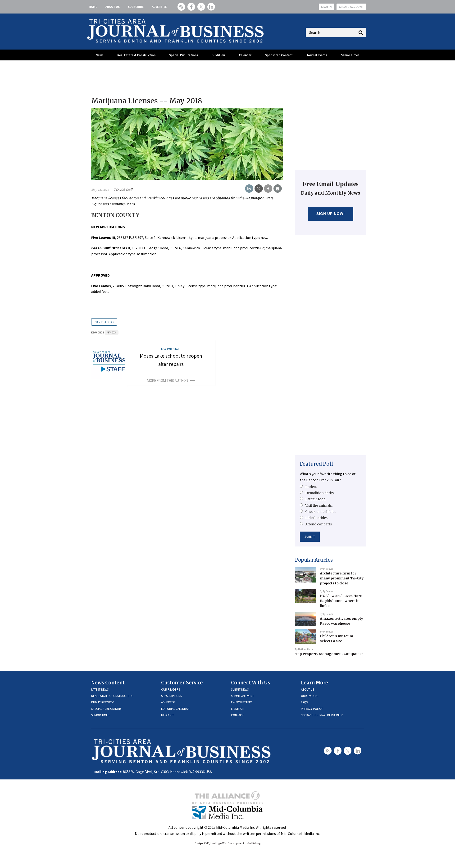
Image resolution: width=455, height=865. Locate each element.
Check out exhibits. (320, 512)
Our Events (309, 696)
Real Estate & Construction (136, 55)
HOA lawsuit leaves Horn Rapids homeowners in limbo (341, 601)
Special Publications (183, 55)
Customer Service (182, 682)
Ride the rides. (316, 518)
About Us (112, 7)
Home (93, 7)
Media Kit (167, 715)
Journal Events (316, 55)
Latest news (100, 689)
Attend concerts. (318, 524)
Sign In (326, 7)
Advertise (159, 7)
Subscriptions (171, 696)
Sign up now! (330, 214)
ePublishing (253, 843)
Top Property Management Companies (329, 654)
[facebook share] (268, 188)
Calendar (245, 55)
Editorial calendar (175, 709)
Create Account (351, 7)
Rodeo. (311, 487)
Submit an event (242, 696)
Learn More (314, 682)
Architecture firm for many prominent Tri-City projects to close (342, 578)
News (99, 55)
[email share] (277, 188)
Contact (237, 715)
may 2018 (112, 332)
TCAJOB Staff (123, 189)
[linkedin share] (249, 188)
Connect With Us (250, 682)
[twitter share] (259, 188)
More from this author (167, 380)
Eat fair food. (315, 499)
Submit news (240, 689)
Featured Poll (316, 464)
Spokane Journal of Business (322, 715)
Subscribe (136, 7)
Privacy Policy (312, 709)
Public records (102, 702)
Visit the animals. (318, 505)
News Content (108, 682)
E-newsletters (241, 702)
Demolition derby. (320, 493)
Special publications (106, 709)
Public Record (104, 322)
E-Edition (218, 55)
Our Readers (170, 689)
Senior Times (350, 55)
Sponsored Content (279, 55)
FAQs (304, 702)
